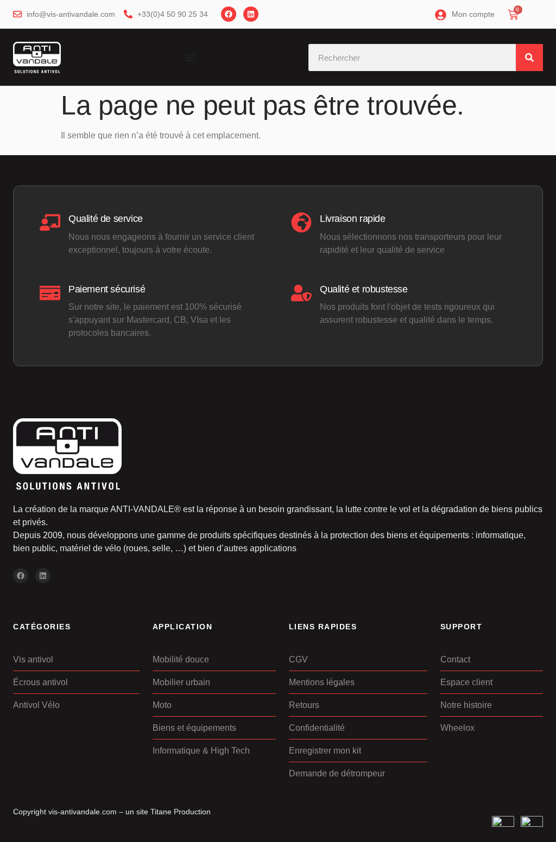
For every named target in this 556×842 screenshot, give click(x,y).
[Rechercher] (529, 57)
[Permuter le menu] (190, 57)
